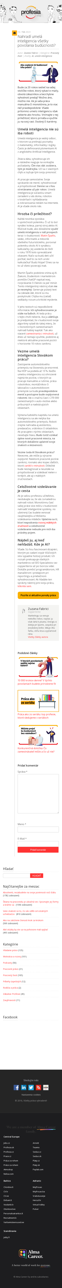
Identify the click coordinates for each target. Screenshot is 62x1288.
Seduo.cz (37, 1151)
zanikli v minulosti (34, 465)
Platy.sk (36, 1165)
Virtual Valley (39, 1204)
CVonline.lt (8, 1187)
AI (33, 55)
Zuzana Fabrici (31, 52)
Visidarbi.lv (9, 1204)
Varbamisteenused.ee (14, 1222)
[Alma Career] (31, 1254)
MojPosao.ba (39, 1191)
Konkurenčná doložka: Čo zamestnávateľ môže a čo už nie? (36, 750)
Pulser (36, 1209)
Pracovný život (10, 975)
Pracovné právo (10, 969)
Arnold (36, 1143)
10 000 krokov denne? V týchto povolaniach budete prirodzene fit (37, 682)
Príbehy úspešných (12, 981)
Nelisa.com (9, 1173)
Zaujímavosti (9, 1000)
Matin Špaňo (48, 235)
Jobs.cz (7, 1143)
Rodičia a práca (10, 987)
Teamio (36, 1147)
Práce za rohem (11, 1165)
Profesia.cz (9, 1151)
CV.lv (6, 1191)
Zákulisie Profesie (11, 993)
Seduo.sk (37, 1156)
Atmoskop (8, 1169)
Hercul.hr (37, 1200)
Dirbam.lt (8, 1200)
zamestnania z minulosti (40, 333)
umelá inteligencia (43, 55)
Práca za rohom (11, 1160)
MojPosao (37, 1187)
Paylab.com (38, 1169)
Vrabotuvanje (39, 1196)
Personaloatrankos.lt (13, 1213)
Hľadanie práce (10, 950)
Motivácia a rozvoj (12, 956)
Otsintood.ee (9, 1209)
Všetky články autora (38, 636)
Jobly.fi (7, 1237)
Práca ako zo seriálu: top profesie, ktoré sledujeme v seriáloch (37, 716)
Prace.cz (7, 1156)
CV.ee (6, 1196)
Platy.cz (36, 1160)
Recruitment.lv (10, 1217)
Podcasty (7, 962)
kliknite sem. (25, 586)
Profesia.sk (9, 1147)
